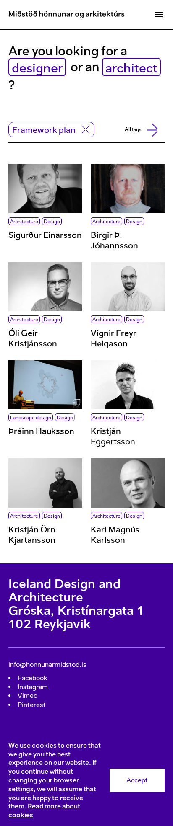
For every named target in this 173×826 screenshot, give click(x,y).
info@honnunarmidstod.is (47, 665)
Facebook (32, 678)
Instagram (33, 687)
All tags (133, 129)
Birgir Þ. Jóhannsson (114, 240)
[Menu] (158, 14)
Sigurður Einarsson (45, 235)
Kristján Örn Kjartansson (31, 534)
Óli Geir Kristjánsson (32, 338)
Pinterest (32, 705)
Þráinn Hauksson (41, 431)
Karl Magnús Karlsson (115, 534)
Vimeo (27, 696)
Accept (137, 780)
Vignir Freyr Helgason (113, 338)
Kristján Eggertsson (113, 436)
